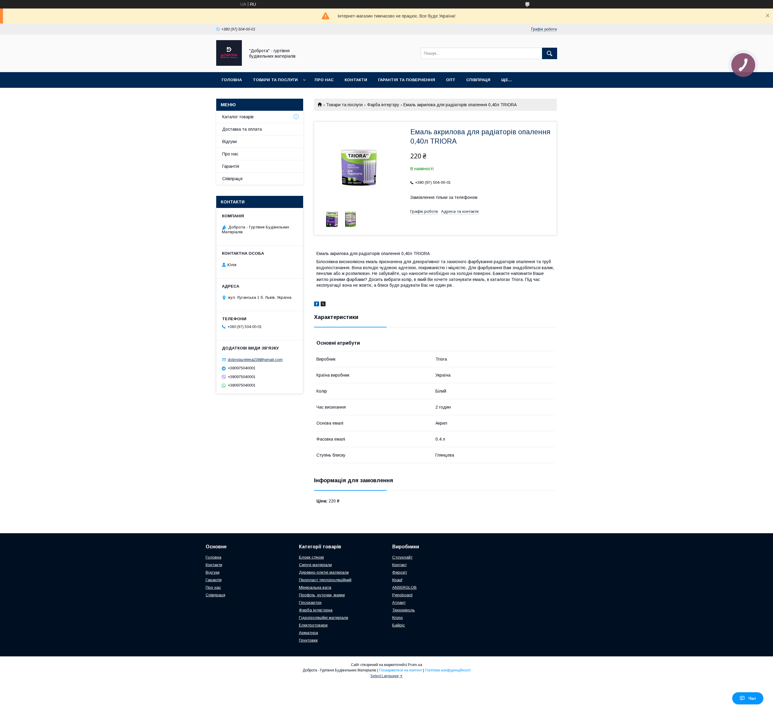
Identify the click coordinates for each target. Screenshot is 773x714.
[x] (323, 304)
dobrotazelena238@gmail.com (255, 359)
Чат (752, 698)
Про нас (324, 80)
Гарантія (230, 166)
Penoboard (402, 595)
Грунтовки (308, 640)
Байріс (398, 625)
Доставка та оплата (242, 129)
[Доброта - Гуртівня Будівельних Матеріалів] (229, 64)
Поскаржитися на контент (400, 670)
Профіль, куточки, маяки (322, 595)
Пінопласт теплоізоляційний (325, 580)
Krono (397, 617)
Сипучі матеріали (315, 565)
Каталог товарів (238, 116)
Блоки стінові (311, 557)
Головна (232, 80)
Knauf (397, 580)
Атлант (399, 602)
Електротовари (313, 625)
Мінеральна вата (315, 587)
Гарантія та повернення (406, 80)
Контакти (356, 80)
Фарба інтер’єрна (315, 610)
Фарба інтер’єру (383, 104)
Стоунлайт (402, 557)
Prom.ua (415, 665)
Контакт (399, 565)
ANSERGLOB (404, 587)
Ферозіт (399, 572)
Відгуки (229, 141)
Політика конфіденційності (448, 670)
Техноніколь (403, 610)
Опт (450, 80)
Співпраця (478, 80)
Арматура (308, 632)
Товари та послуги (275, 80)
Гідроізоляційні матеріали (323, 617)
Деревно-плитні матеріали (324, 572)
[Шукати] (549, 53)
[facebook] (316, 304)
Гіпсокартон (310, 602)
